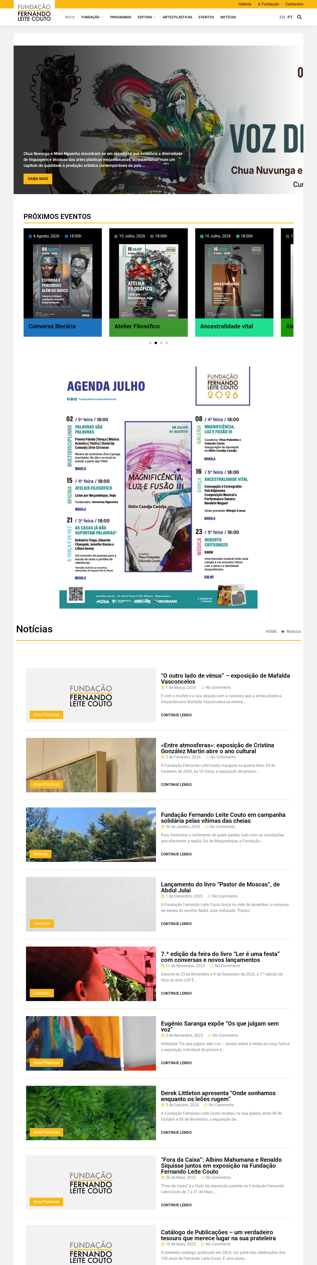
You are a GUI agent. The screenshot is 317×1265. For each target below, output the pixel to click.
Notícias (228, 17)
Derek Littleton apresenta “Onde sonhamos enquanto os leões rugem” (218, 1096)
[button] (299, 17)
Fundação (90, 17)
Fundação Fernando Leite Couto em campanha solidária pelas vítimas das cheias (223, 817)
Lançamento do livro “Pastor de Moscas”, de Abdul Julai (220, 887)
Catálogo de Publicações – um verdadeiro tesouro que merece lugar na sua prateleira (218, 1235)
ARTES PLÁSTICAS (177, 17)
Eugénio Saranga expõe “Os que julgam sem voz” (220, 1026)
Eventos (206, 17)
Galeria (244, 4)
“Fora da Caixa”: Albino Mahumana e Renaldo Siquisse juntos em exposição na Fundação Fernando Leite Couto (221, 1165)
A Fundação (268, 4)
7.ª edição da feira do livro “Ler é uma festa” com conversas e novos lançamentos (220, 957)
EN (282, 17)
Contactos (294, 4)
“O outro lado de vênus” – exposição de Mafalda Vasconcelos (225, 678)
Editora (145, 17)
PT (290, 17)
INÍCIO (70, 17)
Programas (120, 17)
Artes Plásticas (46, 714)
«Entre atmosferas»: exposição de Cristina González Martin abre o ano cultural (217, 748)
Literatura (41, 923)
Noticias (40, 854)
